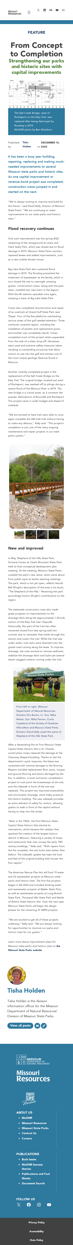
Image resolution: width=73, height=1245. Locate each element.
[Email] (37, 1026)
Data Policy (36, 1240)
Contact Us (29, 1133)
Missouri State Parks (35, 1128)
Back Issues (29, 1159)
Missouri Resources (34, 1123)
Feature (36, 32)
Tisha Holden (26, 990)
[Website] (44, 1026)
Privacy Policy (37, 1222)
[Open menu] (29, 12)
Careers (27, 1138)
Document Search (33, 1183)
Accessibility (36, 1231)
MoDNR (27, 1118)
